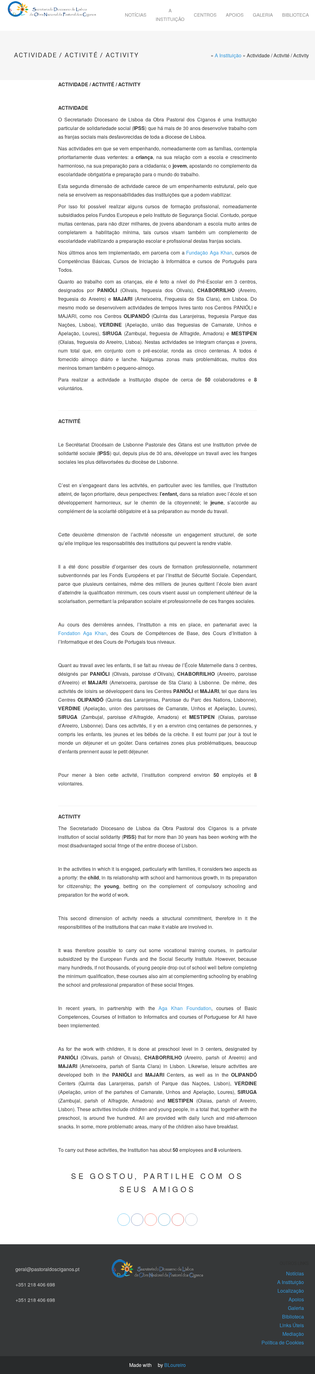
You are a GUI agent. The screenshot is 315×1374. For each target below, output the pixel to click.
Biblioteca (295, 14)
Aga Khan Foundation (184, 1008)
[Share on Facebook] (137, 1219)
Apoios (235, 14)
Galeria (263, 14)
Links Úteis (292, 1325)
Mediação (293, 1333)
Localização (290, 1290)
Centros (205, 14)
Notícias (135, 14)
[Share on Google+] (151, 1219)
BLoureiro (175, 1364)
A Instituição (170, 14)
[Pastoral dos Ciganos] (52, 13)
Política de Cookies (282, 1342)
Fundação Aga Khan (209, 252)
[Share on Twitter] (124, 1219)
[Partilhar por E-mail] (191, 1219)
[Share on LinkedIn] (164, 1219)
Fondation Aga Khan (82, 633)
